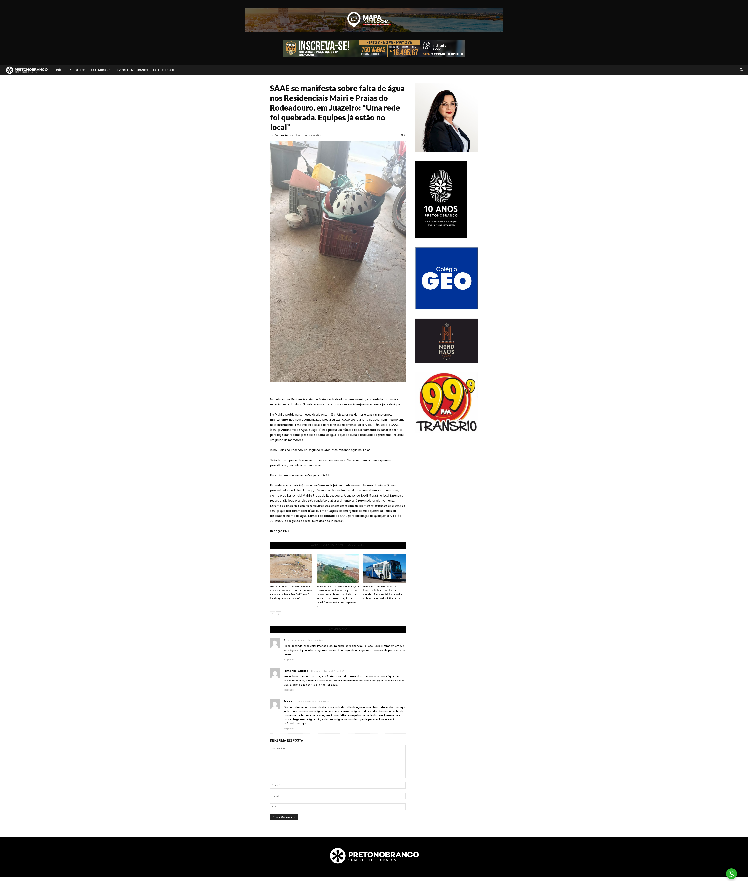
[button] (741, 70)
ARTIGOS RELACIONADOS (327, 545)
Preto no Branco (284, 134)
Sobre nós (77, 70)
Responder (289, 659)
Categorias (99, 70)
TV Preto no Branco (132, 70)
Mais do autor (356, 545)
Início (60, 70)
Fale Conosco (163, 70)
